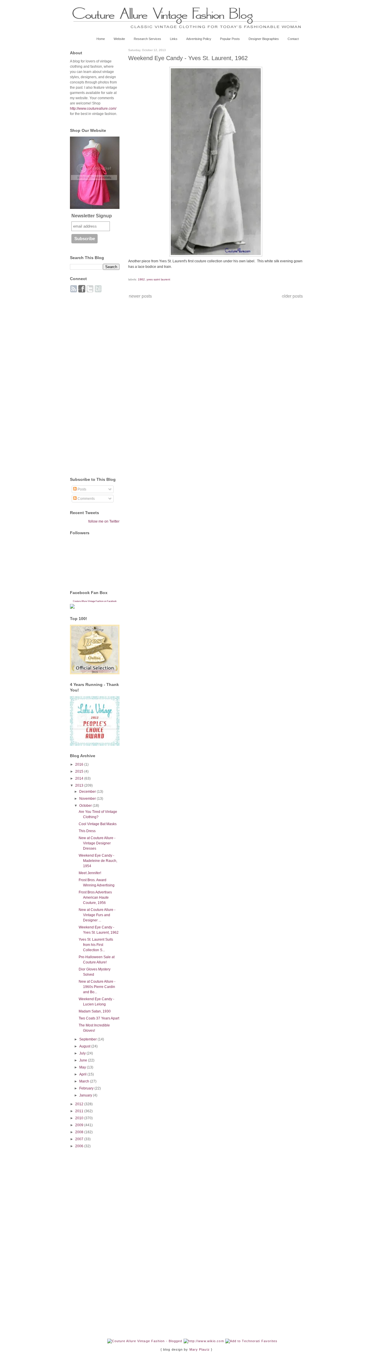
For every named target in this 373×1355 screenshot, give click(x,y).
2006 (79, 1146)
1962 (141, 279)
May (83, 1067)
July (83, 1053)
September (88, 1039)
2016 (79, 764)
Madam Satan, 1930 (95, 1011)
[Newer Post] (140, 298)
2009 (79, 1125)
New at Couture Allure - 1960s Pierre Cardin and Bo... (97, 986)
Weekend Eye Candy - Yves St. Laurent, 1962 (188, 58)
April (83, 1074)
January (86, 1095)
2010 (79, 1118)
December (88, 792)
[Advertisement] (93, 381)
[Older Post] (292, 298)
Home (100, 39)
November (88, 799)
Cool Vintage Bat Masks (98, 824)
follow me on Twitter (103, 521)
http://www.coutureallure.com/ (93, 108)
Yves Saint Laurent (158, 279)
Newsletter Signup (91, 215)
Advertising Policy (198, 39)
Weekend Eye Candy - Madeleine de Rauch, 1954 (98, 860)
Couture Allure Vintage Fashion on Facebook (95, 601)
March (84, 1081)
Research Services (147, 39)
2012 (79, 1104)
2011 (79, 1111)
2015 (79, 771)
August (85, 1046)
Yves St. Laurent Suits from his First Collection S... (96, 944)
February (86, 1088)
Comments (86, 499)
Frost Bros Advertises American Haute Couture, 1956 (95, 897)
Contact (293, 39)
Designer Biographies (264, 39)
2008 (79, 1132)
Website (119, 39)
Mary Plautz (199, 1349)
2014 (79, 778)
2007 (79, 1139)
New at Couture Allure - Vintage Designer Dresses (97, 843)
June (83, 1060)
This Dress (87, 831)
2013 (79, 785)
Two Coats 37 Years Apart (99, 1018)
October (86, 806)
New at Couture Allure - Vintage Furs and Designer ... (97, 915)
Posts (81, 489)
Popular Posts (230, 39)
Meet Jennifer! (90, 873)
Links (173, 39)
